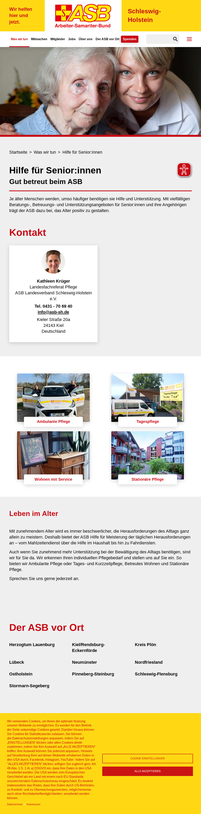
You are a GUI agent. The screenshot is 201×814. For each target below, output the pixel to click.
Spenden (129, 39)
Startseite (18, 152)
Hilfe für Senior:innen (82, 152)
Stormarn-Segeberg (29, 685)
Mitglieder (57, 39)
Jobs (72, 39)
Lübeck (16, 662)
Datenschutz (15, 804)
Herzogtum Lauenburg (32, 644)
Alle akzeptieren (147, 771)
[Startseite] (83, 15)
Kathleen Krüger (53, 281)
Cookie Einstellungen (148, 758)
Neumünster (84, 662)
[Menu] (189, 39)
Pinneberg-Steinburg (93, 674)
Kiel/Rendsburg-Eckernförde (88, 647)
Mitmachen (39, 39)
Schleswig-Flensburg (156, 674)
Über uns (85, 39)
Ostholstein (20, 674)
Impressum (33, 804)
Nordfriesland (149, 662)
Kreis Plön (145, 644)
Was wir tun (19, 39)
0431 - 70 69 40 (57, 306)
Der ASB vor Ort (107, 39)
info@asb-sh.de (53, 312)
